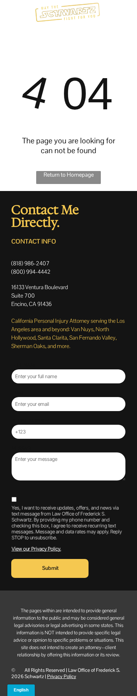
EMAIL (18, 393)
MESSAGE (22, 448)
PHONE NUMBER (30, 420)
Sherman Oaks (28, 346)
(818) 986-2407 (30, 263)
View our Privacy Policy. (36, 549)
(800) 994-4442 (31, 271)
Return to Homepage (69, 174)
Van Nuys (82, 329)
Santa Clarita (52, 337)
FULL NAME (24, 365)
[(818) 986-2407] (8, 16)
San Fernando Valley (92, 337)
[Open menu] (123, 12)
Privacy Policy (61, 676)
